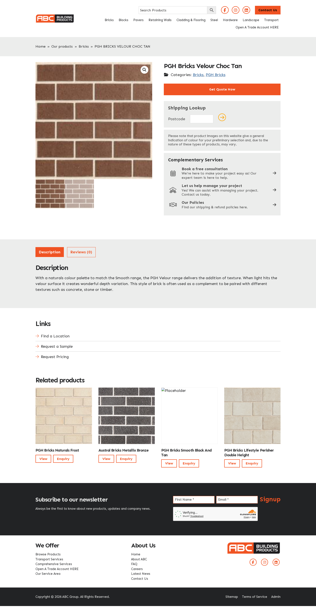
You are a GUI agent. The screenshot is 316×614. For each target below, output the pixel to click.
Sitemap (231, 597)
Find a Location (55, 336)
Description (49, 252)
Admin (276, 597)
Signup (270, 499)
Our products (62, 46)
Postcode (176, 119)
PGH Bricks (215, 74)
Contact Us (267, 10)
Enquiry (63, 459)
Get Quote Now (222, 89)
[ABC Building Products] (54, 16)
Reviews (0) (81, 252)
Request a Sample (57, 346)
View (43, 459)
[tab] (49, 252)
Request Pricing (55, 356)
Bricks (84, 46)
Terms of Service (254, 597)
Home (40, 46)
